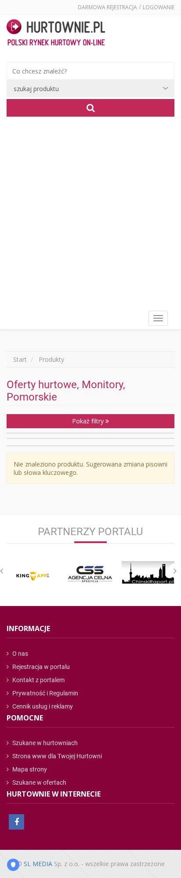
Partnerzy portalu (90, 531)
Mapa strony (29, 769)
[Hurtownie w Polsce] (56, 33)
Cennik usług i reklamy (42, 706)
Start (20, 359)
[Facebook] (16, 822)
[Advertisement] (90, 212)
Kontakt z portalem (38, 679)
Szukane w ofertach (38, 782)
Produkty (51, 359)
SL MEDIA (38, 864)
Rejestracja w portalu (40, 666)
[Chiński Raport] (147, 572)
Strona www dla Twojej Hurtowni (56, 756)
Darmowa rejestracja (107, 7)
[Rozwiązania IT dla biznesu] (33, 576)
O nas (19, 653)
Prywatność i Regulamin (44, 693)
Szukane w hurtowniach (44, 742)
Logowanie (158, 7)
